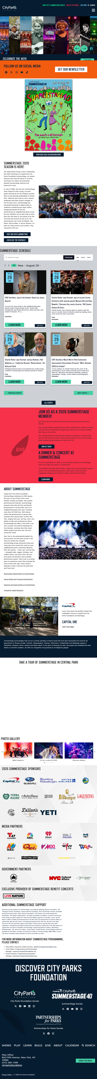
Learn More (14, 325)
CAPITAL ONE (69, 622)
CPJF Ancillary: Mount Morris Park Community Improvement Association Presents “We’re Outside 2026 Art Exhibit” (71, 363)
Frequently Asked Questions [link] (13, 590)
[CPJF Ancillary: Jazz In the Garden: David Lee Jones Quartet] (25, 282)
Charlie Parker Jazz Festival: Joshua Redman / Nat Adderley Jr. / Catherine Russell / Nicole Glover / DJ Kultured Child (25, 363)
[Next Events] (9, 265)
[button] (77, 48)
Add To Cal (40, 325)
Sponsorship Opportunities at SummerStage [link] (19, 574)
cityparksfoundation (12, 1065)
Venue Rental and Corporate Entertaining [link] (18, 579)
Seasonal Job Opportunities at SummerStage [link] (19, 585)
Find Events (68, 257)
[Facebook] (6, 72)
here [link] (72, 627)
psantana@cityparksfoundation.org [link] (25, 956)
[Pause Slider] (91, 48)
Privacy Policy (7, 1074)
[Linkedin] (29, 1006)
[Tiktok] (27, 72)
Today (14, 265)
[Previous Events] (5, 265)
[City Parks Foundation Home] (16, 8)
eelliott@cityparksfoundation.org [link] (45, 947)
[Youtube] (21, 72)
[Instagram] (16, 72)
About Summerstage (17, 489)
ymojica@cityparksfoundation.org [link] (24, 951)
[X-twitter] (11, 72)
